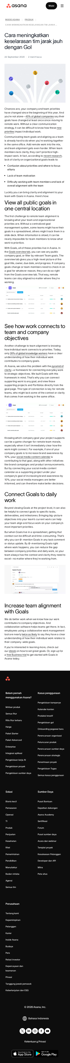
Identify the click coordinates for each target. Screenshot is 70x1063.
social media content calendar (33, 456)
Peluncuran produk (47, 742)
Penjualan (10, 834)
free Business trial (17, 654)
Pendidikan (11, 861)
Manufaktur (11, 867)
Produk (9, 828)
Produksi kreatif (45, 716)
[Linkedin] (29, 1031)
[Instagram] (35, 1031)
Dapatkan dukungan (48, 808)
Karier (8, 933)
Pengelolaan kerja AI (16, 760)
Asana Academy (46, 814)
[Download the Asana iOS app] (22, 1053)
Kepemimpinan (13, 920)
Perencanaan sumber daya (51, 749)
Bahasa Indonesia (38, 1018)
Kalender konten (46, 709)
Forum (41, 828)
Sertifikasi (42, 821)
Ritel (8, 847)
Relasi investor (13, 959)
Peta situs (42, 874)
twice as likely (29, 634)
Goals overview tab (19, 251)
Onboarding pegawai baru (51, 729)
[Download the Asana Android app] (46, 1053)
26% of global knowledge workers (28, 353)
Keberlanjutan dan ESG (17, 990)
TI (6, 821)
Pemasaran (11, 808)
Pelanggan (11, 926)
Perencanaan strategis (49, 755)
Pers (8, 953)
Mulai (51, 6)
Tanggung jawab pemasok (18, 984)
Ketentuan (30, 1041)
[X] (22, 1031)
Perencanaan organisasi (50, 735)
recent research (53, 155)
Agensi (9, 880)
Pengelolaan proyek (15, 766)
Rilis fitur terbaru (14, 720)
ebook (12, 651)
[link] (12, 20)
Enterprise (11, 746)
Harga (8, 727)
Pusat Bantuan (45, 801)
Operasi (9, 814)
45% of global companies (39, 116)
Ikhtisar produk (13, 707)
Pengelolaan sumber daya (18, 773)
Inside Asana (12, 939)
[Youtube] (47, 1031)
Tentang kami (12, 913)
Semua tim (11, 887)
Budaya (9, 946)
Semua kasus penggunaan (51, 775)
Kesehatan (11, 841)
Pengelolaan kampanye (49, 702)
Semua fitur (11, 713)
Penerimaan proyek (47, 762)
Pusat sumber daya (47, 834)
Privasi (9, 977)
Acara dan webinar (47, 841)
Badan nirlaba (12, 874)
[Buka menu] (62, 5)
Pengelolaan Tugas (47, 768)
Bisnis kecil (11, 801)
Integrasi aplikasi (14, 753)
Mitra (40, 867)
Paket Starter (12, 733)
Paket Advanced (14, 740)
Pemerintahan (12, 854)
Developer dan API (47, 861)
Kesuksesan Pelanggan (49, 854)
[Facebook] (41, 1031)
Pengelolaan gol (46, 722)
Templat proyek (45, 847)
